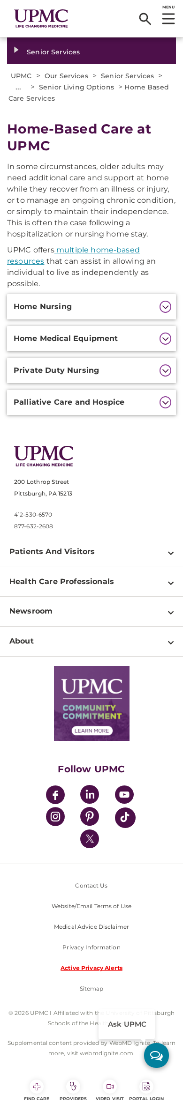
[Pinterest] (89, 818)
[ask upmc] (156, 1055)
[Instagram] (55, 818)
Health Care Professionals (61, 581)
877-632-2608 (33, 526)
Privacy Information (91, 947)
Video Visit (110, 1098)
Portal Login (146, 1098)
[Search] (145, 19)
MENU (168, 7)
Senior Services (53, 52)
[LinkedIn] (89, 795)
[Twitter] (89, 838)
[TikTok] (125, 817)
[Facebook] (55, 795)
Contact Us (91, 885)
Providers (73, 1098)
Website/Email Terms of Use (91, 906)
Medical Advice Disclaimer (91, 926)
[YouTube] (124, 795)
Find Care (36, 1098)
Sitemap (92, 988)
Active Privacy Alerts (91, 967)
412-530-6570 (33, 514)
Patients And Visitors (52, 551)
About (21, 640)
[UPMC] (41, 18)
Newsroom (31, 611)
